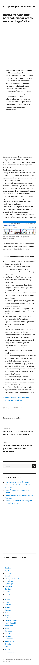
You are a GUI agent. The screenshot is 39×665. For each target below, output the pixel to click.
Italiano (8, 610)
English (8, 568)
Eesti (7, 597)
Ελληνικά (8, 573)
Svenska (8, 644)
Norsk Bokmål (10, 623)
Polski (7, 628)
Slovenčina (9, 639)
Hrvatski (8, 605)
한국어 (7, 615)
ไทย (6, 647)
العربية (7, 571)
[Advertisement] (19, 45)
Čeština (8, 589)
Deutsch (8, 594)
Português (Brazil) (12, 578)
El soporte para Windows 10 (19, 6)
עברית (7, 602)
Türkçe (7, 649)
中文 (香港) (9, 581)
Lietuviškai (9, 618)
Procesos (23, 407)
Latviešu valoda (11, 620)
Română (8, 633)
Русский (8, 636)
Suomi (7, 576)
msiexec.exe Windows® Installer (17, 482)
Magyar (8, 607)
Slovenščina (9, 641)
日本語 (7, 613)
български (9, 586)
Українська (9, 652)
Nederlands (9, 626)
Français (8, 599)
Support (8, 407)
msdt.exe (31, 407)
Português (9, 631)
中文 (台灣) (9, 584)
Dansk (7, 592)
